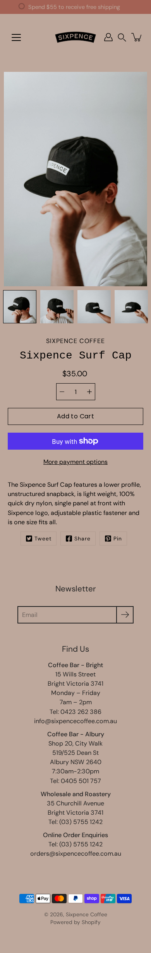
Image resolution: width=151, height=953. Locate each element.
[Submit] (125, 614)
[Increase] (89, 391)
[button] (122, 37)
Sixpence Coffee (86, 914)
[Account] (108, 37)
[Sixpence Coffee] (75, 37)
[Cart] (137, 37)
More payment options (75, 462)
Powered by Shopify (75, 922)
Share (82, 538)
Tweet (42, 538)
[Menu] (16, 37)
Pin (117, 538)
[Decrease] (62, 391)
